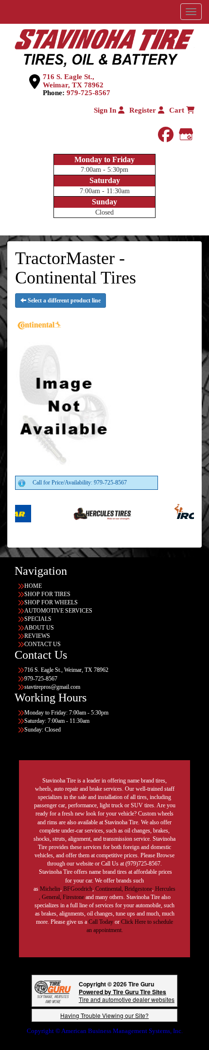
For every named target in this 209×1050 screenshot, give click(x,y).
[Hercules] (88, 513)
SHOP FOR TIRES (47, 594)
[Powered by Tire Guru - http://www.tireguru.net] (53, 991)
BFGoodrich (77, 888)
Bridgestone (138, 888)
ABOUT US (39, 627)
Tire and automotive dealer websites (126, 995)
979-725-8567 (88, 93)
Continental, (109, 888)
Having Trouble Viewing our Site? (104, 1015)
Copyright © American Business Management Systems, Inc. (105, 1030)
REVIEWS (37, 636)
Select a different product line (63, 300)
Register (143, 110)
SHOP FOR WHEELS (51, 602)
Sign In (106, 110)
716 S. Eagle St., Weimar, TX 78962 (73, 81)
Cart (177, 110)
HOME (33, 586)
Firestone (73, 897)
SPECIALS (38, 619)
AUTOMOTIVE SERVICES (58, 610)
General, (51, 897)
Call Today (101, 921)
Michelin (50, 888)
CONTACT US (42, 644)
